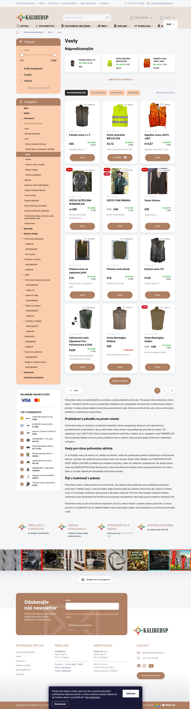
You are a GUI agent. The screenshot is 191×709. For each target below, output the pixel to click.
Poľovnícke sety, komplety (35, 206)
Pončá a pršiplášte (33, 175)
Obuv (26, 129)
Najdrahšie (117, 93)
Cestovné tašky (31, 295)
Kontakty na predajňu (150, 675)
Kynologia (28, 229)
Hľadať (107, 17)
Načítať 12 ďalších (120, 381)
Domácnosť (29, 372)
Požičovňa (52, 3)
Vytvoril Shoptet (147, 705)
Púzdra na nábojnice (33, 352)
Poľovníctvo (29, 118)
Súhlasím (130, 693)
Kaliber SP (30, 290)
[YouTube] (151, 665)
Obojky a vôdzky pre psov (35, 362)
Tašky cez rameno (33, 306)
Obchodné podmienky (25, 3)
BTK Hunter (30, 254)
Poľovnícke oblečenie (33, 123)
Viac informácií (92, 697)
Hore (76, 390)
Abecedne (133, 93)
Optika (27, 113)
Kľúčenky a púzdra (32, 259)
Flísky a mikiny (31, 170)
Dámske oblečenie (32, 134)
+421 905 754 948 (150, 658)
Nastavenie (60, 704)
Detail (82, 157)
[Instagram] (144, 665)
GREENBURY (30, 341)
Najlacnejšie (98, 93)
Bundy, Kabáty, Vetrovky (35, 144)
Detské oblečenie (31, 200)
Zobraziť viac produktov (120, 79)
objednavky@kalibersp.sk (153, 653)
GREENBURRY (31, 249)
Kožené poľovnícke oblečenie (36, 211)
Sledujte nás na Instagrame (98, 579)
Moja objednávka (88, 3)
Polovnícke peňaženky (34, 239)
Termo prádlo (30, 195)
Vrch (26, 139)
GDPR (41, 3)
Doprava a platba (69, 3)
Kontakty (104, 3)
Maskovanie (29, 223)
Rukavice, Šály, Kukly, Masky (36, 185)
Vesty (27, 154)
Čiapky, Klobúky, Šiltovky (34, 190)
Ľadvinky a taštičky (33, 321)
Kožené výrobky (31, 234)
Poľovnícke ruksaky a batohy (37, 280)
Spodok (27, 180)
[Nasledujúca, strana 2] (165, 391)
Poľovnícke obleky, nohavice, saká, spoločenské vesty (39, 217)
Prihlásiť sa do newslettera (80, 625)
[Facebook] (139, 665)
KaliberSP (29, 244)
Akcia (26, 108)
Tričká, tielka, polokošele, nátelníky (40, 149)
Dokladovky (29, 336)
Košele (28, 159)
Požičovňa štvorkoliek (33, 377)
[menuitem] (24, 26)
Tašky (27, 275)
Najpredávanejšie (76, 93)
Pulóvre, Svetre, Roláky (35, 164)
